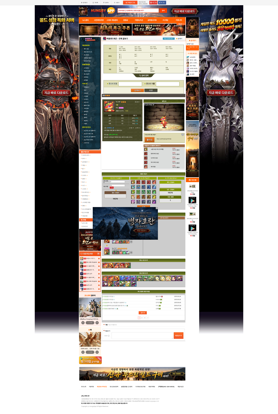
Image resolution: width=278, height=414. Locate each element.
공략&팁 (86, 80)
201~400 (137, 47)
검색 (163, 10)
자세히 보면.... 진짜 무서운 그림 (90, 348)
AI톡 (84, 206)
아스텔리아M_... (91, 266)
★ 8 (166, 56)
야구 (84, 185)
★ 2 (135, 54)
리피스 (157, 305)
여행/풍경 (85, 199)
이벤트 (85, 123)
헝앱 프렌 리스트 (88, 52)
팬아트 (85, 114)
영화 (84, 179)
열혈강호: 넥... (91, 270)
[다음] (147, 317)
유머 (84, 158)
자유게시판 (86, 155)
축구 (84, 182)
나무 (151, 62)
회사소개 (83, 386)
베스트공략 (87, 74)
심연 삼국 (89, 273)
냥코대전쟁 (192, 57)
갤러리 (85, 117)
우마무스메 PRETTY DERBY (194, 68)
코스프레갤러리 (86, 209)
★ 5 (120, 56)
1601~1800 (122, 50)
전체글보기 (86, 87)
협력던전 (86, 111)
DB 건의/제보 (87, 61)
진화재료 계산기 (88, 58)
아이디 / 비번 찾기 (143, 3)
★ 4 (166, 54)
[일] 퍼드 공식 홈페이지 (90, 137)
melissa (158, 299)
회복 (166, 67)
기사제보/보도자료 (140, 386)
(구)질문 (86, 96)
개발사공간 (181, 386)
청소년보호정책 (114, 386)
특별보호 (152, 71)
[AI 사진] (90, 339)
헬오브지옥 (158, 296)
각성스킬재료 (137, 71)
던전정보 (86, 77)
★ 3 (151, 54)
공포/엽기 (85, 162)
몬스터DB (86, 55)
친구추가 (86, 99)
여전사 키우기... (91, 258)
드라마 (85, 175)
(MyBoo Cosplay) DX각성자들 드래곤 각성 (94, 319)
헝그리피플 (85, 212)
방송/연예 (85, 172)
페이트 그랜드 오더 (194, 60)
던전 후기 (86, 102)
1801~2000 (138, 50)
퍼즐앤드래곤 (112, 38)
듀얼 (135, 63)
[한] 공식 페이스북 (88, 133)
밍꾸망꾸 (158, 302)
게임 (84, 165)
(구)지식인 (86, 143)
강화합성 (121, 71)
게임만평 (84, 216)
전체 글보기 (123, 38)
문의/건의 (85, 226)
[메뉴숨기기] (180, 24)
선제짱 (157, 308)
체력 (135, 69)
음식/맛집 (85, 195)
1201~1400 (153, 48)
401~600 (153, 47)
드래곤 (136, 67)
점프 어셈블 (192, 65)
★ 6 (135, 56)
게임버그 (86, 120)
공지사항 (84, 223)
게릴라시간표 (87, 71)
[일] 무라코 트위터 (88, 140)
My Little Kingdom (92, 262)
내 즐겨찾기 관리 (192, 48)
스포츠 (85, 189)
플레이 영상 (87, 105)
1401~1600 (169, 48)
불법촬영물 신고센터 (126, 386)
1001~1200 (138, 48)
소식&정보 (86, 68)
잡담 (85, 90)
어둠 (120, 63)
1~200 (121, 47)
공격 (120, 69)
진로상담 (86, 93)
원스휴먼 (191, 74)
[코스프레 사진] (90, 307)
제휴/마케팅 (151, 386)
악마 (151, 69)
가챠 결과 (86, 108)
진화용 (167, 69)
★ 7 (151, 56)
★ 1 (120, 54)
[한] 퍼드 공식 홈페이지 (90, 130)
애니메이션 (86, 192)
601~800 (168, 47)
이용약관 (91, 386)
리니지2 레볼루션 (194, 71)
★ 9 (120, 58)
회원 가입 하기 (142, 2)
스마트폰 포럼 (86, 202)
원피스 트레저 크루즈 (194, 63)
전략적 (134, 14)
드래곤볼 (129, 14)
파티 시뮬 (86, 49)
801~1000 (122, 48)
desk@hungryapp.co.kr (152, 401)
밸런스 (152, 67)
